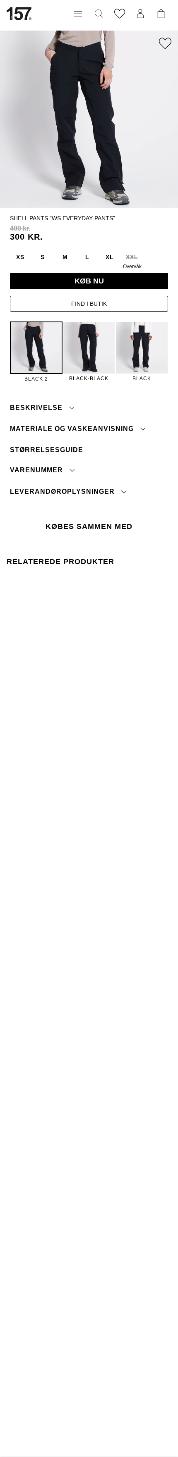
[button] (78, 13)
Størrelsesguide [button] (46, 449)
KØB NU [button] (89, 281)
